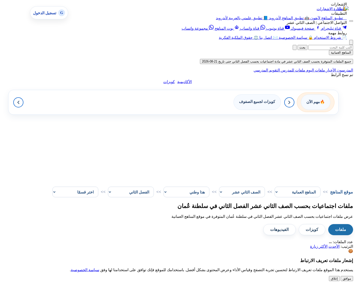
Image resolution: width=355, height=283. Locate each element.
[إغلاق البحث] (295, 47)
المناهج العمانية (341, 52)
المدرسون (344, 70)
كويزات (169, 82)
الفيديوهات (279, 229)
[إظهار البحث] (351, 42)
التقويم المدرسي (267, 70)
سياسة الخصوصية (85, 270)
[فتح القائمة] (351, 21)
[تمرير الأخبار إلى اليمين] (289, 102)
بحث (302, 47)
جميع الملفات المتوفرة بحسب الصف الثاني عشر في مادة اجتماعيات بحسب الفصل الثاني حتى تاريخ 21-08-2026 (276, 61)
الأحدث (334, 246)
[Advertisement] (208, 148)
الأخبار (330, 70)
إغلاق (334, 278)
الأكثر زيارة (318, 246)
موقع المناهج (341, 192)
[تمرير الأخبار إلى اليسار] (18, 102)
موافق (347, 278)
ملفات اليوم (315, 70)
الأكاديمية (184, 82)
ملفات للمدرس (292, 70)
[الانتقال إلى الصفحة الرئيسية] (342, 8)
